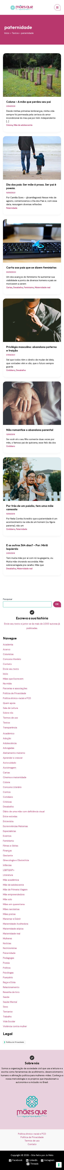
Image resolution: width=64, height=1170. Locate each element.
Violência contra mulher (15, 1026)
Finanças (7, 850)
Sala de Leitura (10, 708)
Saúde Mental (10, 1002)
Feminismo (8, 841)
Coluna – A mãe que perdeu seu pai (28, 101)
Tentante (8, 1011)
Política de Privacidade (14, 693)
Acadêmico (8, 733)
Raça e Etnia (9, 982)
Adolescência (10, 743)
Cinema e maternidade (14, 777)
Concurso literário (12, 659)
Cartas (6, 772)
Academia (8, 644)
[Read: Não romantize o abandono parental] (32, 403)
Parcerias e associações (15, 688)
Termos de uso (10, 717)
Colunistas (8, 654)
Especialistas (9, 831)
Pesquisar (7, 599)
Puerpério (8, 977)
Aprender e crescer (13, 758)
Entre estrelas (10, 816)
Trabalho (7, 1016)
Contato (7, 664)
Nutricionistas (10, 948)
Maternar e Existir (12, 919)
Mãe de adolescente (13, 885)
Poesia (6, 963)
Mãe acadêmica (11, 880)
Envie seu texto (11, 669)
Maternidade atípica (13, 928)
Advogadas (8, 748)
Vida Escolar (9, 1021)
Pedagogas (8, 958)
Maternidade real (11, 933)
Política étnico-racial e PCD (17, 698)
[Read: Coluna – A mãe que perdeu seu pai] (32, 74)
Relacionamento (11, 987)
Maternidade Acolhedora (15, 923)
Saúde (6, 997)
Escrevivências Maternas (15, 826)
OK (57, 604)
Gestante (8, 855)
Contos (7, 792)
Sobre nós (8, 713)
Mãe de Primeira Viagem (15, 889)
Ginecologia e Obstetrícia (16, 860)
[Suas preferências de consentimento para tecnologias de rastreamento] (59, 1165)
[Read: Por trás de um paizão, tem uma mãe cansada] (32, 479)
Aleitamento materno (14, 753)
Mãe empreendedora (13, 894)
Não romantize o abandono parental (29, 430)
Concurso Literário (12, 787)
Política (6, 967)
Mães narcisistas (11, 909)
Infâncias (7, 865)
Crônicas (7, 802)
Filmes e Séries (10, 845)
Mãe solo (7, 899)
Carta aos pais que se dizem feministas (31, 267)
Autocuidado (9, 762)
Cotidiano (8, 797)
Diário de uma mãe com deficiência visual (24, 811)
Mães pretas (9, 914)
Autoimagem (9, 767)
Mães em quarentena (14, 904)
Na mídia (7, 683)
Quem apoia (9, 703)
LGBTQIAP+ (8, 870)
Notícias (7, 943)
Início (5, 674)
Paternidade (9, 953)
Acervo (6, 649)
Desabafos (8, 806)
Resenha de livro (11, 992)
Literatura (8, 875)
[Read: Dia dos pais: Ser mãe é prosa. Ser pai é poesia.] (32, 157)
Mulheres (7, 938)
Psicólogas (8, 972)
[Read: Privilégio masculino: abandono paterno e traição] (32, 320)
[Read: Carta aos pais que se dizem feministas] (32, 240)
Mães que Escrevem (13, 678)
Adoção (7, 738)
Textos (6, 722)
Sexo (5, 1006)
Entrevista (8, 821)
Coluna (6, 782)
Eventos (7, 836)
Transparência (10, 727)
